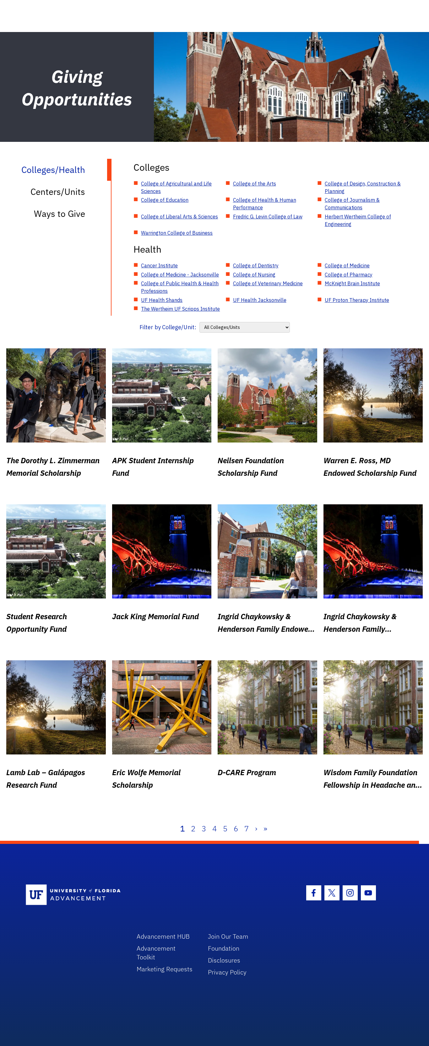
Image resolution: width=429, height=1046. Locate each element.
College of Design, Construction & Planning (363, 187)
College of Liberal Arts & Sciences (179, 216)
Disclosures (224, 960)
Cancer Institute (159, 265)
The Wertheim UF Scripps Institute (180, 309)
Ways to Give (59, 213)
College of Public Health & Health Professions (180, 287)
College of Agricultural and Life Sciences (176, 187)
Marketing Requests (165, 969)
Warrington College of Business (177, 233)
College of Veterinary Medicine (268, 283)
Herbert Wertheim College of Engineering (358, 220)
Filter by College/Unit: (167, 327)
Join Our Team (228, 936)
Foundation (223, 948)
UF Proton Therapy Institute (357, 300)
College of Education (164, 200)
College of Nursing (254, 274)
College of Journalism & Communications (352, 204)
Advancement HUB (163, 936)
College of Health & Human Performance (264, 204)
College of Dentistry (256, 265)
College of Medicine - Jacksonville (180, 274)
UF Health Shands (161, 300)
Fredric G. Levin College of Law (267, 216)
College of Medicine (347, 265)
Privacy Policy (227, 972)
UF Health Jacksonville (259, 300)
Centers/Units (57, 191)
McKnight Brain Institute (352, 283)
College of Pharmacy (348, 274)
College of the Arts (254, 183)
